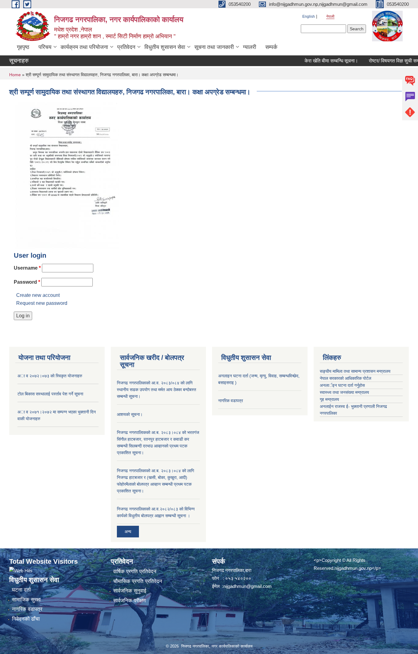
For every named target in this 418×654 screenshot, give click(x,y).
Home (15, 74)
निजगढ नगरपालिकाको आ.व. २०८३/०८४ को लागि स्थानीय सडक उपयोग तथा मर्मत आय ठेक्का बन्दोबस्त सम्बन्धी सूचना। (156, 389)
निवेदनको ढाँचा (26, 619)
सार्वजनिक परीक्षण (129, 601)
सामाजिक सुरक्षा (26, 600)
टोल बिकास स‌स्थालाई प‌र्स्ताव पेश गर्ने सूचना (50, 393)
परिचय (45, 47)
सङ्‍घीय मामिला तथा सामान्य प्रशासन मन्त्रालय (355, 371)
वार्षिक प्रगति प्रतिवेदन (134, 571)
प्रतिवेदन (126, 47)
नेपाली (330, 16)
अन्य (128, 531)
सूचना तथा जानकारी (214, 47)
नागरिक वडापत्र (230, 400)
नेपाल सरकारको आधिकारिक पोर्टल (345, 378)
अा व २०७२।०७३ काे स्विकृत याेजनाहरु (49, 375)
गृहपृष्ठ (23, 47)
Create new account (38, 295)
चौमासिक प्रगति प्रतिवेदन (137, 581)
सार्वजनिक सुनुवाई (129, 591)
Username (27, 268)
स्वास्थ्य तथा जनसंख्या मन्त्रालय (344, 392)
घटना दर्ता (21, 590)
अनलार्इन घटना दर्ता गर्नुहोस (342, 385)
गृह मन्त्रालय (329, 399)
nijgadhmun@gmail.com (247, 586)
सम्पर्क (271, 47)
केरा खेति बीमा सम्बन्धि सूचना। (322, 60)
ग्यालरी (249, 47)
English (308, 16)
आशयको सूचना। (130, 414)
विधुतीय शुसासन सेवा (164, 47)
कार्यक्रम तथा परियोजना (84, 47)
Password (27, 282)
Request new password (41, 303)
